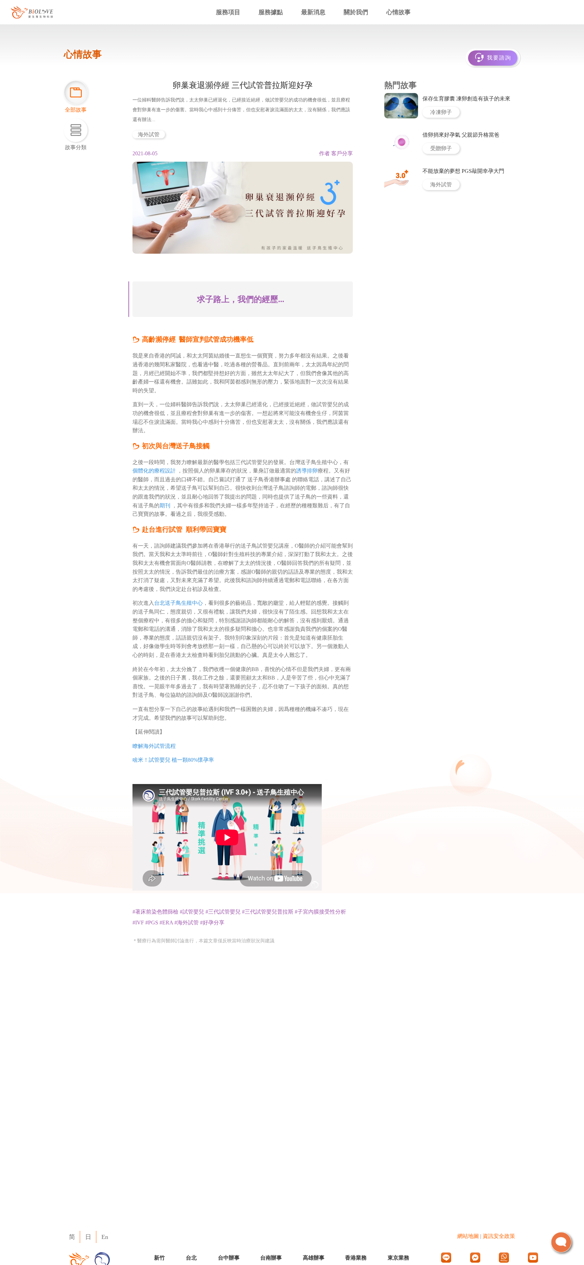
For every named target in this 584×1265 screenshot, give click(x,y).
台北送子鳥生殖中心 (178, 603)
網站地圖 (468, 1236)
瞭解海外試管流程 (154, 746)
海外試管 (149, 134)
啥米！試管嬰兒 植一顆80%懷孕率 (173, 760)
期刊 (165, 505)
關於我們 (356, 12)
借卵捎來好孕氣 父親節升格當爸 (461, 135)
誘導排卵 (307, 471)
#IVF (138, 922)
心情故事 (398, 12)
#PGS (151, 922)
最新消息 (313, 12)
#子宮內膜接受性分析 (320, 912)
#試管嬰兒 (192, 912)
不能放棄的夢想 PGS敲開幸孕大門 (463, 171)
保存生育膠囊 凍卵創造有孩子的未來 (466, 98)
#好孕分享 (212, 922)
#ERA (166, 922)
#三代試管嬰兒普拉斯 (267, 912)
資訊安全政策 (499, 1236)
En (104, 1237)
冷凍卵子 (441, 112)
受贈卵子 (441, 148)
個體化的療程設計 (154, 471)
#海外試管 (186, 922)
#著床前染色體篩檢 (155, 912)
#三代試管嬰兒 (223, 912)
